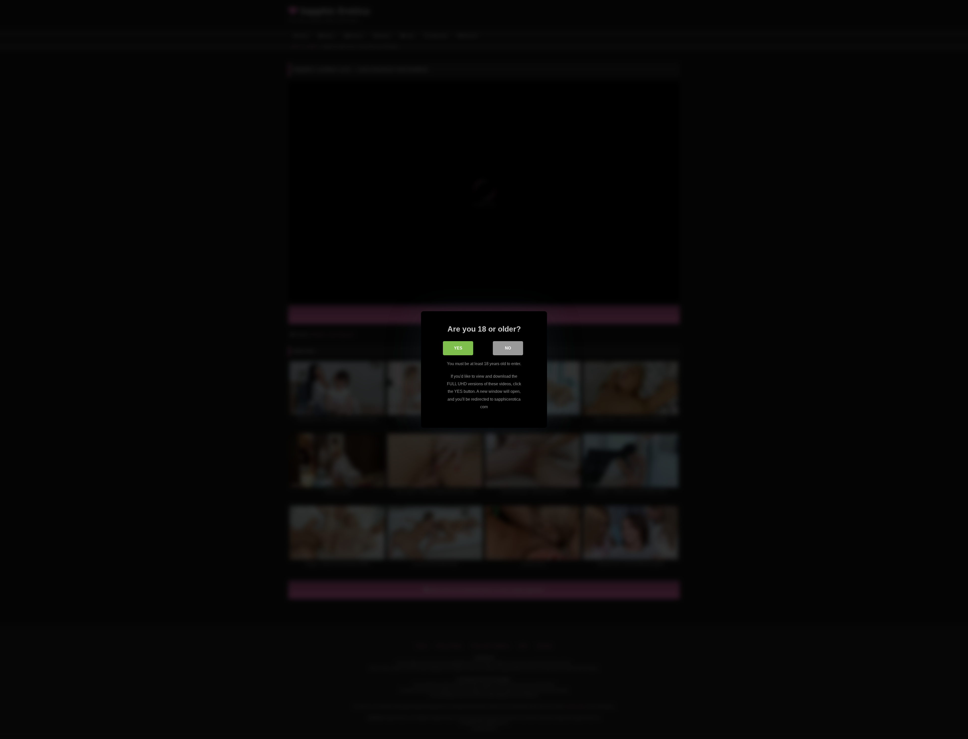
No (508, 348)
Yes (458, 348)
